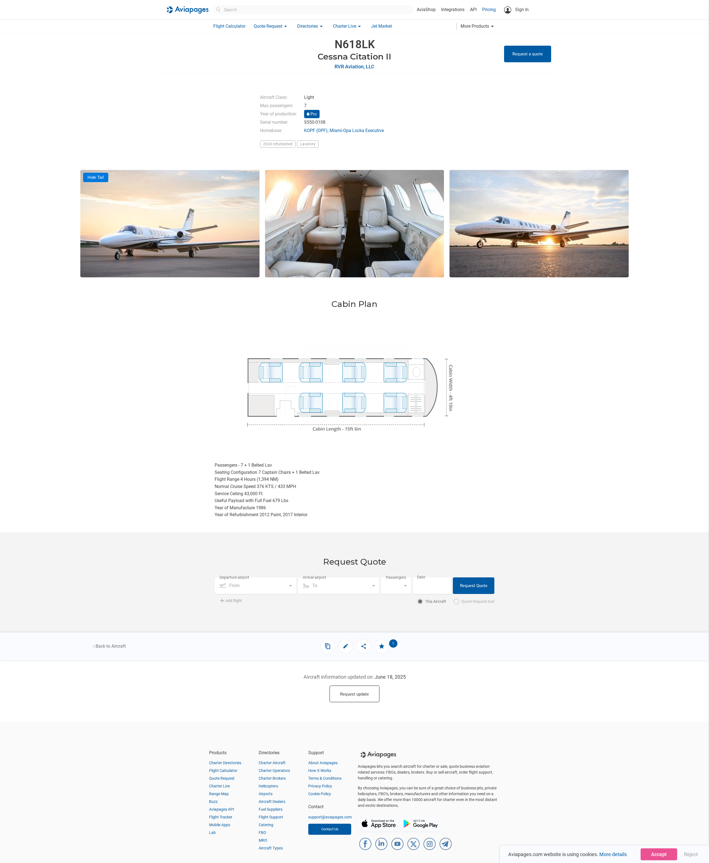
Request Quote (473, 585)
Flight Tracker (220, 817)
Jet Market (381, 26)
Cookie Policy (319, 794)
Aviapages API (221, 809)
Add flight (233, 600)
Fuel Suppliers (270, 809)
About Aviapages (323, 763)
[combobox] (255, 585)
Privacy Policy (320, 786)
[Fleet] (328, 646)
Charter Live (219, 786)
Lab (212, 832)
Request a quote (527, 53)
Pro (313, 114)
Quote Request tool (477, 601)
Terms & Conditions (324, 778)
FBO (262, 832)
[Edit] (346, 646)
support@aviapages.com (330, 817)
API (473, 9)
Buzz (213, 801)
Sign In (521, 9)
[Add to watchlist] (382, 646)
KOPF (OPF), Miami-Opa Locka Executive (344, 130)
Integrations (452, 9)
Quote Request (222, 778)
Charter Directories (225, 763)
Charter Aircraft (272, 763)
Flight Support (271, 817)
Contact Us (329, 829)
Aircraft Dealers (272, 801)
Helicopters (268, 786)
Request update (354, 694)
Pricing (489, 9)
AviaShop (426, 9)
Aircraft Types (271, 848)
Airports (266, 794)
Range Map (219, 794)
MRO (263, 840)
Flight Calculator (229, 26)
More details (613, 854)
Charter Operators (274, 770)
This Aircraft (435, 601)
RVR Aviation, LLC (354, 66)
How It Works (319, 770)
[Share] (364, 646)
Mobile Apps (219, 825)
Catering (266, 825)
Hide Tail (96, 177)
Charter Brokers (272, 778)
